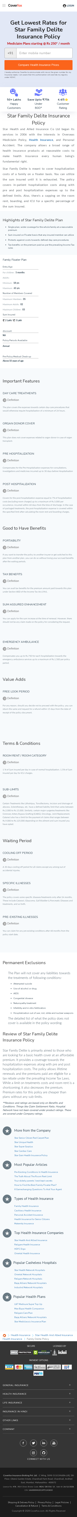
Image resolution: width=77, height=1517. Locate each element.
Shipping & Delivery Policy (21, 1502)
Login (70, 5)
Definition (12, 400)
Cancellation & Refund (26, 1506)
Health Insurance (41, 140)
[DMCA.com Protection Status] (21, 1352)
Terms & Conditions (52, 1506)
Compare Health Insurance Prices (38, 65)
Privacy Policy (44, 1502)
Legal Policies (62, 1502)
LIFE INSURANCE (12, 1402)
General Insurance (15, 1385)
